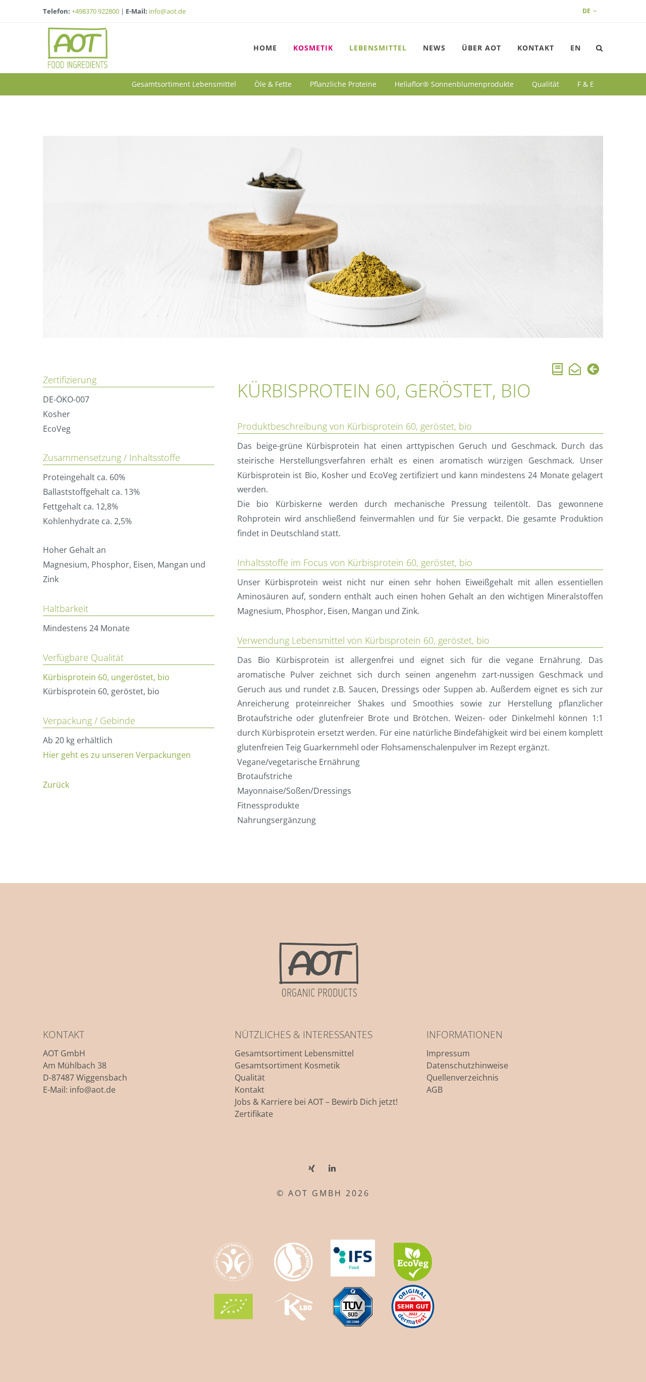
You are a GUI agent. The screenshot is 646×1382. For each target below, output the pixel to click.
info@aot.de (167, 11)
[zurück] (593, 370)
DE (586, 11)
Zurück (56, 784)
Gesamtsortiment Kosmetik (287, 1065)
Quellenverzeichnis (462, 1077)
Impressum (448, 1053)
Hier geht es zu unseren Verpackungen (117, 754)
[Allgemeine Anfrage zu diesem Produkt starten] (575, 370)
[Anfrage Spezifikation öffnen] (557, 370)
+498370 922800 (95, 11)
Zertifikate (254, 1113)
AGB (434, 1089)
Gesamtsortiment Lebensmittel (294, 1053)
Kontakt (249, 1089)
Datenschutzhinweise (467, 1065)
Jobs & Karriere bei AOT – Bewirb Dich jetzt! (316, 1101)
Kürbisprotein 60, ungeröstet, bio (106, 677)
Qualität (250, 1077)
